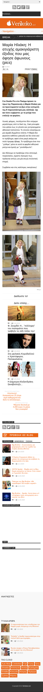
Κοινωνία (14, 672)
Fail (25, 664)
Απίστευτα (15, 668)
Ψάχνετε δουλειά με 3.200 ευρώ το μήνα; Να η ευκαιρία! (21, 407)
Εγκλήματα (33, 668)
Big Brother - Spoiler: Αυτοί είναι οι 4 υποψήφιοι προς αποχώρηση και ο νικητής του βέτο (25, 495)
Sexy (37, 664)
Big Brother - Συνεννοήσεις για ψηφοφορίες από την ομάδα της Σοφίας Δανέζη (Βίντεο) (24, 447)
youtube (28, 7)
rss (14, 7)
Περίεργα (32, 672)
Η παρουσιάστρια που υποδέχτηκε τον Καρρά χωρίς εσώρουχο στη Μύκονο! (25, 625)
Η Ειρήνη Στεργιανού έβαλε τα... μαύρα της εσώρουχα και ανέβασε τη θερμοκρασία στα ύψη (25, 459)
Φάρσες (13, 676)
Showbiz (7, 67)
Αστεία (24, 668)
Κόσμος (23, 672)
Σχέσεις (5, 676)
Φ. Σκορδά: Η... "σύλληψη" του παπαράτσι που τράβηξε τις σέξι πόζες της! (21, 328)
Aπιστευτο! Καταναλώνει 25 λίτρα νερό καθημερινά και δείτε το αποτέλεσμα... (12, 396)
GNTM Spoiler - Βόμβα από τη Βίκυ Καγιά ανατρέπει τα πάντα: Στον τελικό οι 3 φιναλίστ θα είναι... (26, 471)
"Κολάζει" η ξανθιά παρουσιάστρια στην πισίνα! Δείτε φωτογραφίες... (25, 637)
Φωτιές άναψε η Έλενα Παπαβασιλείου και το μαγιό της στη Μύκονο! (25, 649)
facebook (23, 7)
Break (6, 37)
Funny (31, 664)
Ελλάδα (5, 672)
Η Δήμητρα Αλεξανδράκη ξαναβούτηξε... (20, 383)
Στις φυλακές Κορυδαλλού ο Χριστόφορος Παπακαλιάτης (21, 356)
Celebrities (17, 664)
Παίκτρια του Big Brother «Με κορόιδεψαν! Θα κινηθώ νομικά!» (24, 482)
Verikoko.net (27, 686)
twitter (19, 7)
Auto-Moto (6, 664)
